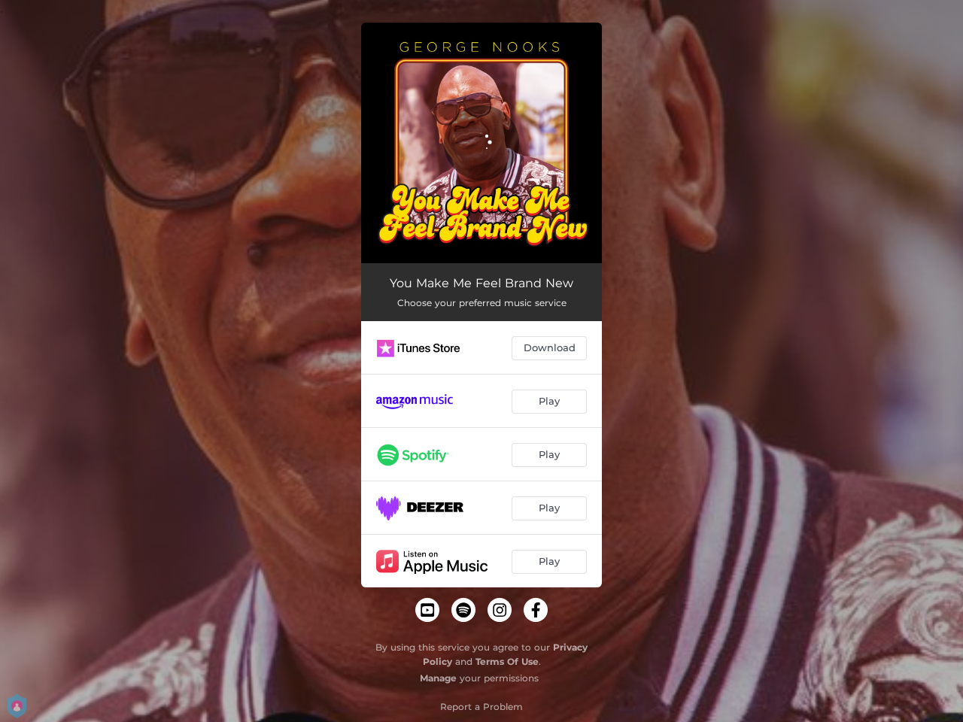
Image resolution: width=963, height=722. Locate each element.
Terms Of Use (507, 661)
